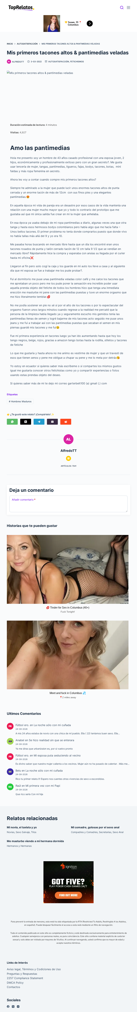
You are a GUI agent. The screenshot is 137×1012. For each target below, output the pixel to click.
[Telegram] (39, 422)
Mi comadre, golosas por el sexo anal (95, 827)
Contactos (13, 987)
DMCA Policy (15, 982)
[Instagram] (18, 1006)
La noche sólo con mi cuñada (52, 725)
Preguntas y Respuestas (22, 973)
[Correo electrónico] (52, 422)
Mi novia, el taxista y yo (22, 827)
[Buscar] (121, 7)
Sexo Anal (118, 832)
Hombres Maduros (20, 401)
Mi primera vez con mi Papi (43, 785)
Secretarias (105, 832)
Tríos (33, 832)
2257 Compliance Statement (25, 978)
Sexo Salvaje (23, 832)
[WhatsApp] (12, 422)
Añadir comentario (23, 499)
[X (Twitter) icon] (68, 458)
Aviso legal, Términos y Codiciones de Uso (34, 969)
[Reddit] (65, 422)
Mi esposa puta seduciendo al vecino (57, 755)
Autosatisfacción (58, 61)
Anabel (20, 740)
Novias (10, 832)
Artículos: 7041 (68, 466)
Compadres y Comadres (84, 832)
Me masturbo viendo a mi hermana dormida (35, 841)
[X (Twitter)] (25, 422)
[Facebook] (8, 1006)
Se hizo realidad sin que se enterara (51, 740)
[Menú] (128, 7)
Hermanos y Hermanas (19, 845)
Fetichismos (77, 61)
